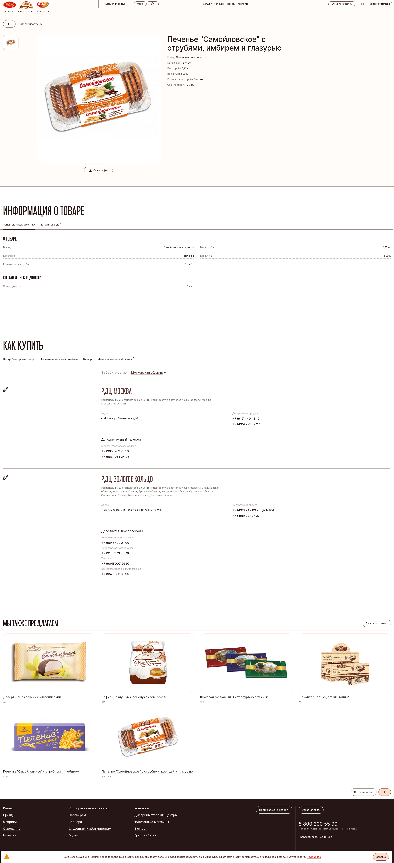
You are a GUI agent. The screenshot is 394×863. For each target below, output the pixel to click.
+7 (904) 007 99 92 (115, 563)
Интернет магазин (380, 3)
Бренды (9, 815)
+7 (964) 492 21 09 (115, 543)
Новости (230, 3)
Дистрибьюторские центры (155, 815)
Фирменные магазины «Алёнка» (59, 359)
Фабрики (219, 3)
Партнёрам (77, 815)
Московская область (147, 372)
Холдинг (207, 3)
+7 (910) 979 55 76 (115, 553)
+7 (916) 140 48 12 (245, 418)
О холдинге (12, 828)
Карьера (75, 822)
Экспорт (88, 359)
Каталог (9, 808)
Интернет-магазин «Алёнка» (115, 359)
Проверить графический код (315, 836)
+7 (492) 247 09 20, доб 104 (253, 510)
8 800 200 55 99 (318, 824)
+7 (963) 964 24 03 (115, 457)
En (362, 3)
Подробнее (314, 856)
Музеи (74, 835)
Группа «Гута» (145, 835)
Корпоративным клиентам (89, 808)
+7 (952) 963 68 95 (115, 574)
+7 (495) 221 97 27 (246, 424)
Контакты (243, 3)
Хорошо (381, 856)
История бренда (49, 224)
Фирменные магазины (151, 822)
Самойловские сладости (191, 57)
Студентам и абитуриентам (90, 828)
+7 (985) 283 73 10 (115, 451)
